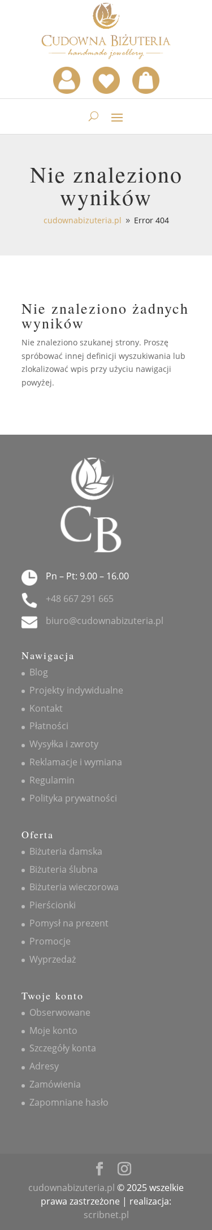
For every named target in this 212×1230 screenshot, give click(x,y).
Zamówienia (55, 1084)
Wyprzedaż (52, 959)
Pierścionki (52, 905)
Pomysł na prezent (69, 923)
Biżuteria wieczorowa (74, 887)
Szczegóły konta (62, 1048)
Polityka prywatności (73, 798)
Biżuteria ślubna (63, 869)
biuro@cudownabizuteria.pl (104, 620)
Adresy (44, 1066)
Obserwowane (59, 1012)
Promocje (50, 941)
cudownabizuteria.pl (71, 1187)
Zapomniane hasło (69, 1102)
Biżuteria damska (65, 851)
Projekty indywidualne (76, 690)
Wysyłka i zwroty (63, 744)
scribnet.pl (106, 1215)
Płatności (48, 726)
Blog (38, 672)
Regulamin (52, 780)
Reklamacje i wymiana (75, 762)
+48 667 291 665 (80, 598)
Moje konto (53, 1030)
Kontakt (46, 708)
